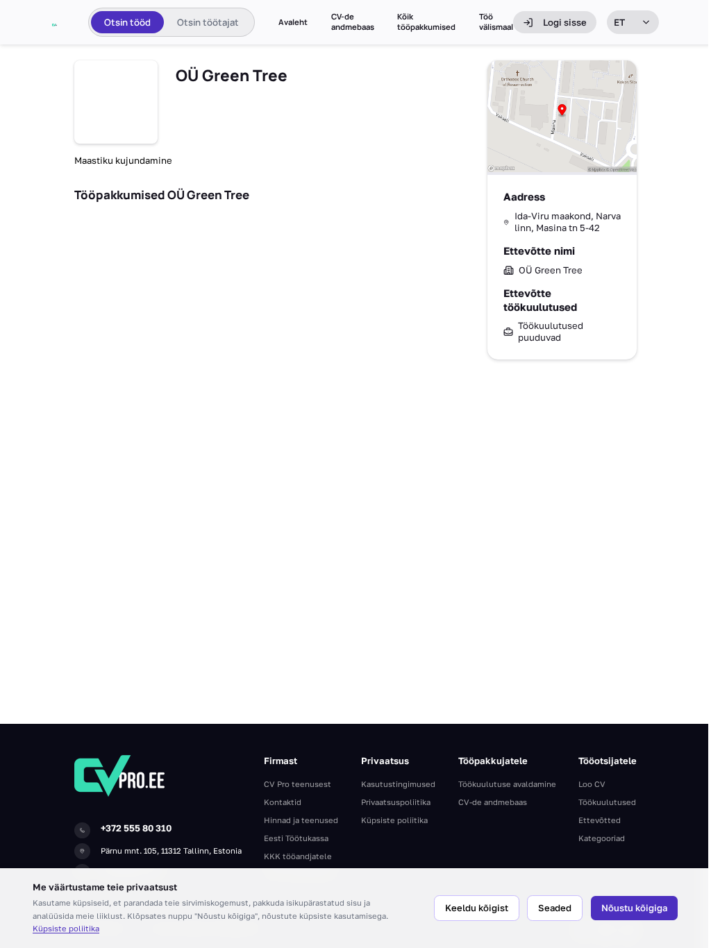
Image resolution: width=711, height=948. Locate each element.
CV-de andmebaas (352, 22)
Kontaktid (282, 801)
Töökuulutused (607, 801)
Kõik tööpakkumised (426, 22)
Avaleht (293, 22)
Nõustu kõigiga (634, 907)
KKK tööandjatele (298, 856)
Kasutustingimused (398, 783)
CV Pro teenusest (297, 783)
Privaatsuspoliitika (395, 801)
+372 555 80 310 (136, 827)
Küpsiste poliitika (66, 928)
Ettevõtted (599, 819)
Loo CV (591, 783)
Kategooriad (601, 838)
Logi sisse (565, 22)
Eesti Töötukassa (296, 838)
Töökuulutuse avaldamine (507, 783)
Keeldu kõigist (476, 907)
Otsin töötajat (208, 22)
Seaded (554, 907)
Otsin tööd (127, 22)
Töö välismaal (496, 22)
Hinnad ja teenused (301, 819)
